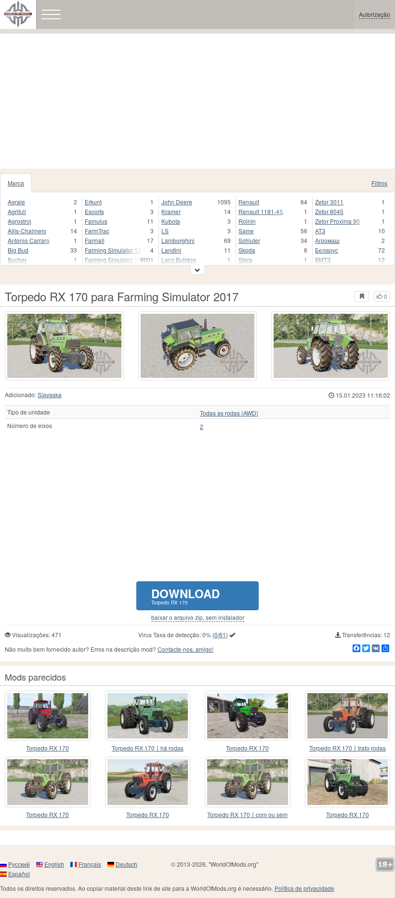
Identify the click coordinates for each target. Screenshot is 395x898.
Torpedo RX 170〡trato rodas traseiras (347, 748)
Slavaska (50, 394)
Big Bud (18, 250)
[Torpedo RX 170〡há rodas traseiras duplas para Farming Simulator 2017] (148, 716)
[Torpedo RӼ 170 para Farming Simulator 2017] (148, 782)
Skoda (246, 250)
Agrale (16, 202)
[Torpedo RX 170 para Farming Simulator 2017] (64, 345)
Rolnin (247, 221)
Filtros (379, 183)
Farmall (95, 240)
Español (19, 874)
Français (90, 864)
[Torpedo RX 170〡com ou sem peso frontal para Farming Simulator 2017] (247, 782)
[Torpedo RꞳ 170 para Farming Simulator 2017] (348, 782)
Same (246, 231)
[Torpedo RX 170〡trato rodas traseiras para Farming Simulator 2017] (348, 716)
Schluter (249, 240)
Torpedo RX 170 (47, 748)
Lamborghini (178, 240)
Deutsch (126, 864)
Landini (171, 250)
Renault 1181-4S (260, 211)
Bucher (17, 259)
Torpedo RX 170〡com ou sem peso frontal (247, 814)
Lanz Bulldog (178, 259)
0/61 (220, 634)
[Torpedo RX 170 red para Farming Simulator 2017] (48, 716)
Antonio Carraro (29, 240)
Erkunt (93, 202)
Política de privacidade (304, 888)
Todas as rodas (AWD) (229, 413)
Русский (19, 864)
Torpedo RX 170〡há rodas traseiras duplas (148, 748)
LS (165, 231)
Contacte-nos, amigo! (185, 649)
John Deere (176, 202)
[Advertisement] (197, 101)
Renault (248, 202)
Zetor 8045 (329, 211)
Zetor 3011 (329, 202)
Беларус (326, 250)
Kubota (170, 221)
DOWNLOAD (185, 595)
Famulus (96, 221)
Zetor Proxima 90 (337, 221)
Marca (16, 183)
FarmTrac (97, 231)
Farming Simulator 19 (113, 259)
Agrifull (17, 211)
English (54, 864)
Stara (245, 259)
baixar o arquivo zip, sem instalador (197, 617)
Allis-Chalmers (27, 231)
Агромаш (327, 240)
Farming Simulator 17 (113, 250)
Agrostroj (19, 221)
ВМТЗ (322, 259)
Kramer (171, 211)
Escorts (94, 211)
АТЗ (320, 231)
